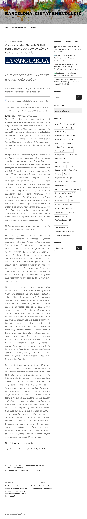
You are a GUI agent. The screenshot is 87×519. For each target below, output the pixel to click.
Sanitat (59, 212)
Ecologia (72, 155)
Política (40, 465)
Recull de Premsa (16, 467)
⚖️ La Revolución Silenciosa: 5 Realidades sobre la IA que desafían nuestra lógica (66, 58)
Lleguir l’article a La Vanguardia (19, 443)
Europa (73, 170)
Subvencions (61, 216)
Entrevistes (60, 170)
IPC (69, 178)
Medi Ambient (61, 189)
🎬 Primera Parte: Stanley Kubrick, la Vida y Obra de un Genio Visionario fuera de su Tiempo (67, 49)
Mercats (75, 189)
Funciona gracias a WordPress (14, 514)
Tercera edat (61, 224)
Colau (29, 470)
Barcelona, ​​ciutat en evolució (43, 13)
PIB (57, 204)
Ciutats (11, 465)
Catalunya (60, 139)
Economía (60, 158)
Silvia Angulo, (11, 116)
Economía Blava (62, 162)
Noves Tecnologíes (63, 197)
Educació (60, 166)
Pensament (61, 201)
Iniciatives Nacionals (25, 465)
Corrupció (60, 155)
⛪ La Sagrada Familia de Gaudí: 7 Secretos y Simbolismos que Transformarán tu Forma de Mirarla (66, 66)
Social (70, 212)
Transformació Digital (64, 231)
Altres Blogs (69, 124)
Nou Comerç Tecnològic (65, 193)
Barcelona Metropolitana (65, 135)
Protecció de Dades (63, 208)
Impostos (60, 178)
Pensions (74, 201)
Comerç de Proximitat (63, 151)
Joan (20, 41)
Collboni (59, 147)
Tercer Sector (61, 228)
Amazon (59, 128)
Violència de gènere (63, 235)
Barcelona (13, 470)
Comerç (70, 147)
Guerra (67, 174)
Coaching (59, 143)
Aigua (58, 124)
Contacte (33, 27)
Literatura (71, 181)
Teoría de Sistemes (63, 220)
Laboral (59, 181)
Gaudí (58, 174)
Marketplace (61, 185)
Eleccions (72, 166)
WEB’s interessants (19, 27)
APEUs (69, 128)
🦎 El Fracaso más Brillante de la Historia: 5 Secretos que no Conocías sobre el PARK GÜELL (66, 81)
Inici (6, 27)
